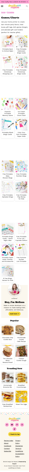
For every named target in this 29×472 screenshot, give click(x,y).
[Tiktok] (14, 429)
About (6, 443)
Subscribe (7, 451)
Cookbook (7, 446)
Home (3, 12)
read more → (14, 314)
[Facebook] (7, 425)
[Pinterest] (17, 425)
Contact (7, 448)
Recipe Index (8, 440)
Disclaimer (19, 446)
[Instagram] (22, 425)
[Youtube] (12, 425)
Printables (10, 12)
